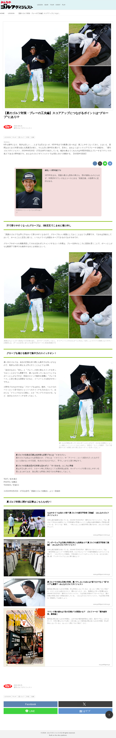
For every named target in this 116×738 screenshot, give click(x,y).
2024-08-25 (18, 126)
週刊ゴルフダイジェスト (23, 128)
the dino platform (61, 735)
